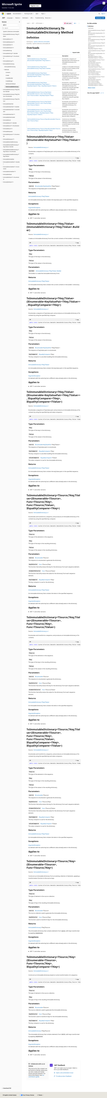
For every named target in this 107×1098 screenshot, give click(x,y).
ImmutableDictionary (34, 927)
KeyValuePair (47, 186)
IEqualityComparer (44, 354)
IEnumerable (39, 186)
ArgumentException (34, 207)
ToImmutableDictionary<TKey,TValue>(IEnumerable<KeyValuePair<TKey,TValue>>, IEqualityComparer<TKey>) (38, 74)
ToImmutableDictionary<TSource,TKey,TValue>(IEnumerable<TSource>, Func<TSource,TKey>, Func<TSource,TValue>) (39, 103)
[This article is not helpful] (103, 93)
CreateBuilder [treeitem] (9, 78)
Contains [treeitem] (8, 72)
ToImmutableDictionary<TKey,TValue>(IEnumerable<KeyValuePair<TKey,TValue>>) (96, 32)
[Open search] (99, 13)
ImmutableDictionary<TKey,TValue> (38, 196)
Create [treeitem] (7, 75)
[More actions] (79, 23)
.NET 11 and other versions (38, 218)
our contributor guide (36, 1076)
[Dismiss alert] (104, 3)
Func (40, 564)
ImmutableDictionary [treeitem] (10, 66)
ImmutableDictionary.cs (41, 147)
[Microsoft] (3, 14)
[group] (54, 161)
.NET (33, 23)
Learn (28, 23)
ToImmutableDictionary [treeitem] (12, 86)
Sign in (103, 13)
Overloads (90, 28)
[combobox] (11, 25)
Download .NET (100, 18)
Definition (91, 26)
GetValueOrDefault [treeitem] (11, 84)
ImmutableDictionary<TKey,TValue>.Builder (48, 271)
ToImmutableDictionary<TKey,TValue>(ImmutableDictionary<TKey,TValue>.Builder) (96, 39)
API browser (39, 23)
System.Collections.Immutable (42, 41)
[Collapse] (19, 22)
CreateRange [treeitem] (9, 81)
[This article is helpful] (101, 93)
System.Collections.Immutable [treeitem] (11, 31)
